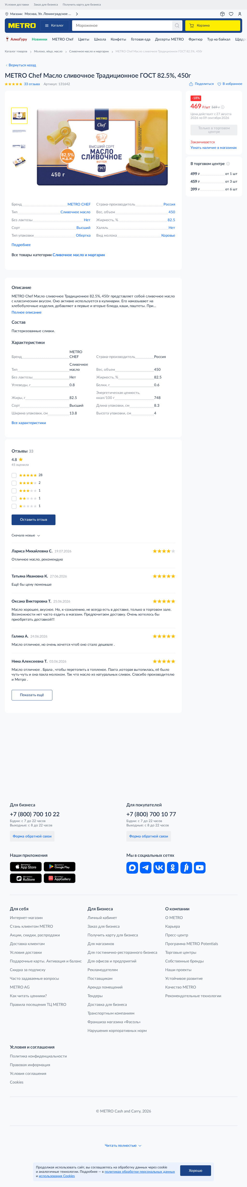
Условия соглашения (28, 1074)
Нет (87, 220)
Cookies (16, 1082)
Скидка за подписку (27, 970)
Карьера (172, 926)
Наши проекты (178, 970)
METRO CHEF (79, 204)
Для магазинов (101, 944)
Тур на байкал (218, 39)
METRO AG (20, 987)
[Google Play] (59, 866)
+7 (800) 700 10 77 (151, 814)
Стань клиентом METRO (31, 926)
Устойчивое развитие (184, 979)
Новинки (39, 39)
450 (172, 212)
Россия (169, 204)
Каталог (57, 25)
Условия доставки (17, 4)
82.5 (171, 220)
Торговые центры (180, 952)
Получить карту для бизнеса (82, 4)
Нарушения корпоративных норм (117, 1031)
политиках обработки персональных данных (140, 1171)
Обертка (83, 235)
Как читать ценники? (28, 996)
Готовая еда (140, 39)
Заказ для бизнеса (46, 4)
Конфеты (118, 39)
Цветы (83, 39)
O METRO (174, 918)
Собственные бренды (184, 961)
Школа (100, 39)
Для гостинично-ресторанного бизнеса (122, 952)
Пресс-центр (176, 935)
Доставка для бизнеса (107, 1005)
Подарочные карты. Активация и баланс (46, 961)
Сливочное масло (75, 212)
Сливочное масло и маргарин (79, 255)
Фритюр (195, 39)
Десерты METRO (169, 39)
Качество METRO (180, 987)
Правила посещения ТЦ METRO (38, 1005)
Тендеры (95, 996)
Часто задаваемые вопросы (34, 979)
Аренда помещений (105, 987)
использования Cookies (57, 1176)
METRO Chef (62, 39)
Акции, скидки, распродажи (35, 935)
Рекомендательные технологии (193, 996)
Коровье (168, 235)
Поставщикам (100, 979)
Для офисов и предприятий (112, 961)
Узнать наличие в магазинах (214, 148)
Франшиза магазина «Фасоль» (114, 1022)
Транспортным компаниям (111, 1013)
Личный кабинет (102, 918)
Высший (83, 228)
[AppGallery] (59, 878)
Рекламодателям (103, 970)
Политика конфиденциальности (38, 1056)
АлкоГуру (19, 39)
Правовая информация (30, 1065)
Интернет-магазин (26, 918)
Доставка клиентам (27, 944)
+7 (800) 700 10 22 (35, 814)
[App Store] (26, 866)
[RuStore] (26, 878)
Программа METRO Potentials (191, 944)
